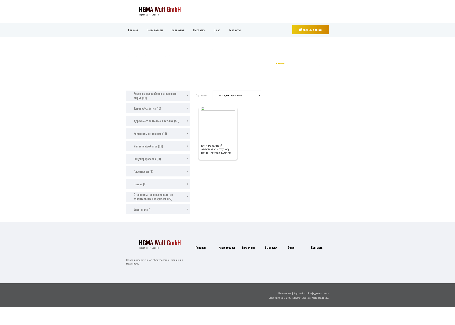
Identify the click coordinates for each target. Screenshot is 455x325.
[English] (313, 8)
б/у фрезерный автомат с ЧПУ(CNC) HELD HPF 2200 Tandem (216, 149)
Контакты (235, 30)
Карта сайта (299, 293)
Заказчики (178, 30)
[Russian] (327, 8)
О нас (217, 30)
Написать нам (284, 293)
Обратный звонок (310, 29)
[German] (320, 8)
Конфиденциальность (318, 293)
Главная (133, 30)
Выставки (199, 30)
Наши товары (155, 30)
